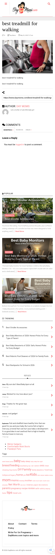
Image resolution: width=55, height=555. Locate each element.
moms (15, 480)
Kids (33, 474)
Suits (4, 493)
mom (6, 480)
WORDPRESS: (8, 130)
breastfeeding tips (25, 466)
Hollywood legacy (9, 475)
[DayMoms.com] (24, 15)
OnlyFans (29, 485)
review (31, 488)
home (19, 474)
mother (28, 480)
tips (9, 492)
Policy (11, 528)
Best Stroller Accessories (19, 219)
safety (42, 488)
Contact (22, 524)
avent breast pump (7, 461)
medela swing (48, 475)
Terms (34, 524)
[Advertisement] (21, 173)
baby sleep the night (37, 461)
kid (28, 474)
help (50, 470)
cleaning (5, 470)
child (42, 465)
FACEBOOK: (19, 130)
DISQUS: (28, 130)
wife (19, 493)
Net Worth (14, 484)
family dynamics (38, 470)
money (21, 481)
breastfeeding (10, 465)
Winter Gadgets (14, 444)
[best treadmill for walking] (27, 56)
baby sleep (25, 461)
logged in (20, 144)
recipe (25, 488)
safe (37, 488)
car (32, 466)
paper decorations (41, 485)
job (24, 475)
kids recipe (40, 475)
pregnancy (16, 488)
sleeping (47, 488)
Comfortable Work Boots (18, 446)
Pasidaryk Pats (14, 449)
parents (6, 488)
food (46, 470)
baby (17, 461)
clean (47, 466)
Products (10, 215)
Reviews (9, 252)
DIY (20, 469)
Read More (19, 231)
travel (15, 493)
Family (26, 469)
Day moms (13, 470)
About (11, 524)
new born (23, 485)
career (36, 466)
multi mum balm (37, 481)
